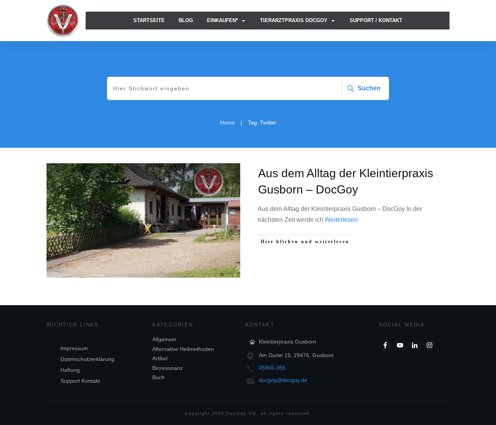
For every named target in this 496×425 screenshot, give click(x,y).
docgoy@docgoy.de (283, 380)
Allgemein (164, 339)
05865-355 (272, 368)
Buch (158, 377)
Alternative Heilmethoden (183, 349)
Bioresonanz (167, 368)
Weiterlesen (341, 219)
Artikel (159, 358)
